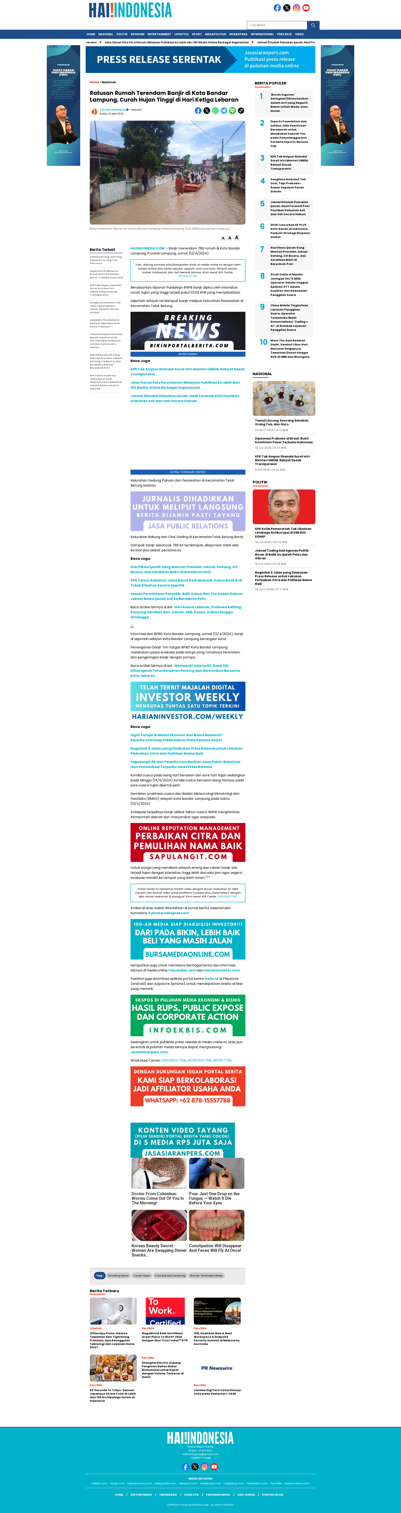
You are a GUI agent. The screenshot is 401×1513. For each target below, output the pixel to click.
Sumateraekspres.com (168, 913)
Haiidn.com (99, 1483)
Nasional (105, 34)
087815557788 (199, 1060)
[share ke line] (233, 113)
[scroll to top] (385, 1506)
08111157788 (222, 1060)
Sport (197, 34)
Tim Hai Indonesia (112, 109)
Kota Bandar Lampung (170, 1276)
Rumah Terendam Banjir (206, 1276)
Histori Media (141, 1495)
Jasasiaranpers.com (149, 1052)
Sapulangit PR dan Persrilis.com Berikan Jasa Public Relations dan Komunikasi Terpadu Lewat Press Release (185, 764)
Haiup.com (117, 1483)
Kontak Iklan (272, 1495)
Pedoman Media (218, 1495)
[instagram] (297, 10)
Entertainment (159, 34)
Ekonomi (137, 34)
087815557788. (188, 276)
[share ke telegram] (225, 113)
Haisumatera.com (297, 1483)
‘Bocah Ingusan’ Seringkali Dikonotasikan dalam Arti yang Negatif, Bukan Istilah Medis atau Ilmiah (289, 103)
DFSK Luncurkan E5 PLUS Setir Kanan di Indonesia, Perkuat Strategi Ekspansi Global (290, 231)
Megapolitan (215, 34)
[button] (223, 238)
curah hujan (141, 1276)
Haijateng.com (234, 1483)
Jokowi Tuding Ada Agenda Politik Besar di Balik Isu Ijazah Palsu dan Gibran (282, 554)
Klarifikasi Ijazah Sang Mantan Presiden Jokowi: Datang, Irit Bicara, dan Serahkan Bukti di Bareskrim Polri (184, 569)
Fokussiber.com (182, 970)
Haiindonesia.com (139, 1483)
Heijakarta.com (210, 1483)
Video (299, 34)
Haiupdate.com (165, 1483)
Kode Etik (191, 1495)
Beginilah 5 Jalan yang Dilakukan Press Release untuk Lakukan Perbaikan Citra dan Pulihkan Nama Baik (186, 751)
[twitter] (287, 10)
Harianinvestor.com (222, 970)
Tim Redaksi (168, 1495)
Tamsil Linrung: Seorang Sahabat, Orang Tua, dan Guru (282, 422)
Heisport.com (188, 1483)
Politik (122, 34)
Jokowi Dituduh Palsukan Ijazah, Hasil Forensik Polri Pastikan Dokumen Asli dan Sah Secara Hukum (185, 398)
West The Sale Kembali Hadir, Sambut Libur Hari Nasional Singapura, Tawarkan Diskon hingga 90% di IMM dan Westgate (290, 349)
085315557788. (227, 896)
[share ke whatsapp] (216, 113)
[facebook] (278, 10)
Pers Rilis (284, 34)
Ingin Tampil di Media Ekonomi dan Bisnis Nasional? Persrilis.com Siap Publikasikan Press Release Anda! (177, 737)
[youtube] (306, 10)
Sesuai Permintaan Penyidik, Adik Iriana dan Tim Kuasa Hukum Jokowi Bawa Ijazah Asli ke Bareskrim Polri (187, 596)
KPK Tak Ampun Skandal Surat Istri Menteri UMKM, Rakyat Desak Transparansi (289, 163)
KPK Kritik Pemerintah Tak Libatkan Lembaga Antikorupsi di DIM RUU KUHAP (283, 532)
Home (91, 34)
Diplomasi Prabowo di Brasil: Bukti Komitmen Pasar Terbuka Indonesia (284, 440)
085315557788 (174, 1060)
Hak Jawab (246, 1495)
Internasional (262, 34)
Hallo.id (211, 978)
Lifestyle (182, 34)
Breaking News (118, 1276)
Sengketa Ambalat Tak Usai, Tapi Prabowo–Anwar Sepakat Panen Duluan (288, 185)
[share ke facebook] (199, 113)
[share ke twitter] (207, 113)
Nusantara (238, 34)
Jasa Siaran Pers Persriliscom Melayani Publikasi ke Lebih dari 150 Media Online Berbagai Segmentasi (173, 42)
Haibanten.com (257, 1483)
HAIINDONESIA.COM (148, 248)
